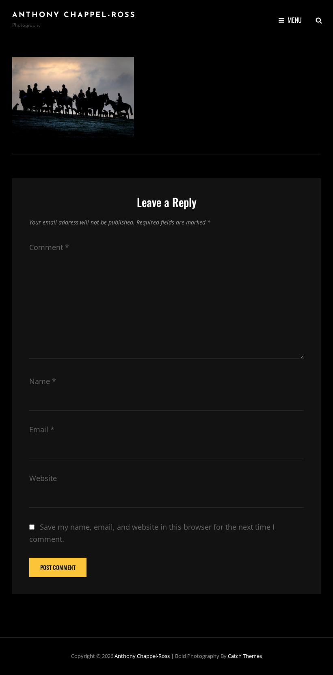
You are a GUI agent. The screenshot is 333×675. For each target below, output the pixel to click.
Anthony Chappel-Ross (74, 15)
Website (43, 478)
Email (41, 429)
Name (42, 381)
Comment (49, 247)
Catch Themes (245, 656)
